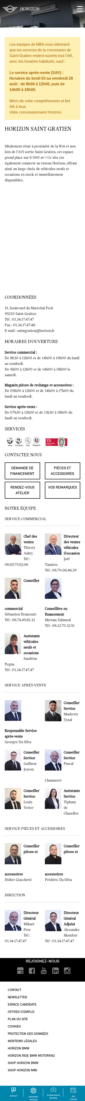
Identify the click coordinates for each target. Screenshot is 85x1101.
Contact (14, 990)
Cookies (14, 1026)
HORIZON (30, 9)
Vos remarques (62, 487)
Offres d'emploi (21, 1012)
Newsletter (17, 997)
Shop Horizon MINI (22, 1070)
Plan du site (18, 1019)
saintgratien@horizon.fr (36, 331)
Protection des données (28, 1034)
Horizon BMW (18, 1048)
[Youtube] (44, 971)
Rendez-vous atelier (22, 490)
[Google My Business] (20, 971)
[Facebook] (32, 971)
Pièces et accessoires (62, 471)
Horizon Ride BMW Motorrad (31, 1056)
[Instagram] (67, 971)
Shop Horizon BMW (23, 1063)
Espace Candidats (22, 1005)
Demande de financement (22, 471)
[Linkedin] (55, 971)
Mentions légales (22, 1041)
